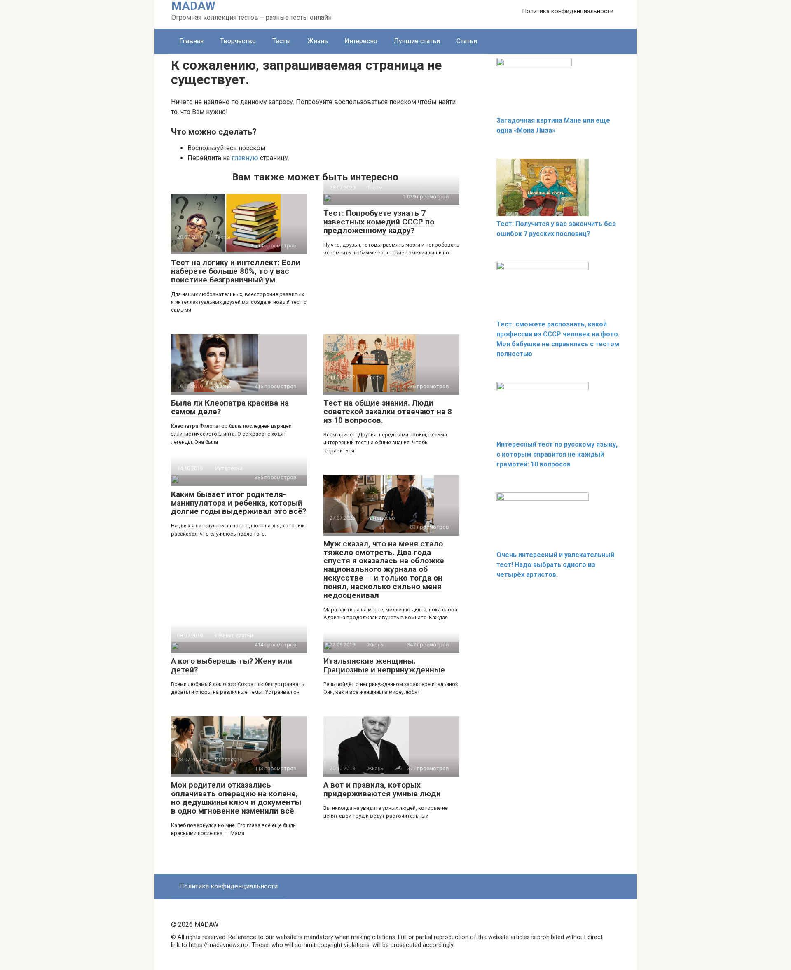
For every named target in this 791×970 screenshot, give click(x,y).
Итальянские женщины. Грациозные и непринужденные (384, 665)
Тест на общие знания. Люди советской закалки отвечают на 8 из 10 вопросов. (387, 411)
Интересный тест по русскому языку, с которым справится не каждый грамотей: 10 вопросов (557, 454)
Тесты (281, 41)
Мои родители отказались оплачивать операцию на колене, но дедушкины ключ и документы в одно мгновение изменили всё (236, 798)
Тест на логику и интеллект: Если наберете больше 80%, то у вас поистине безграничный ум (235, 271)
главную (245, 158)
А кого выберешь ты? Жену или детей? (231, 665)
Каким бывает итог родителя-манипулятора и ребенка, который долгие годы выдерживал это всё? (238, 503)
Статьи (466, 41)
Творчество (238, 41)
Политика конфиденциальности (567, 11)
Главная (191, 41)
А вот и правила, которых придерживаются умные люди (382, 789)
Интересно (360, 41)
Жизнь (317, 41)
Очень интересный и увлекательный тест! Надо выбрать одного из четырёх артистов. (555, 564)
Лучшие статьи (417, 41)
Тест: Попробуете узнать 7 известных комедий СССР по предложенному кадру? (378, 221)
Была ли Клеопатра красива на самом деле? (230, 407)
